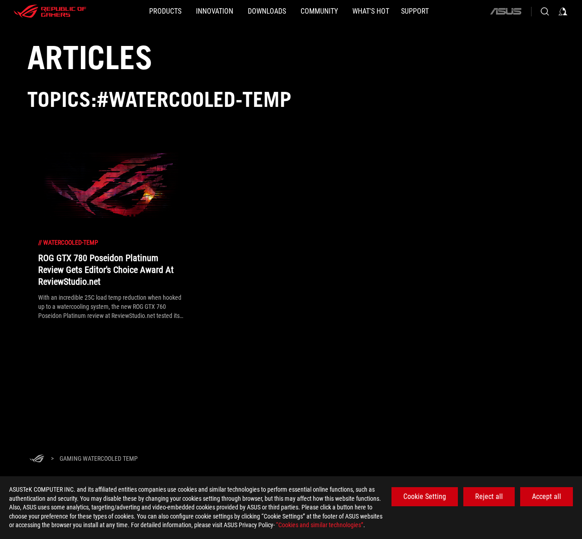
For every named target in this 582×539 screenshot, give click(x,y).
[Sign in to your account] (562, 11)
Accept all (546, 496)
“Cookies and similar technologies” (319, 525)
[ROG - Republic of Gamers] (50, 11)
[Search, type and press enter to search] (544, 11)
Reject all (489, 496)
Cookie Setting (424, 496)
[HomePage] (37, 459)
